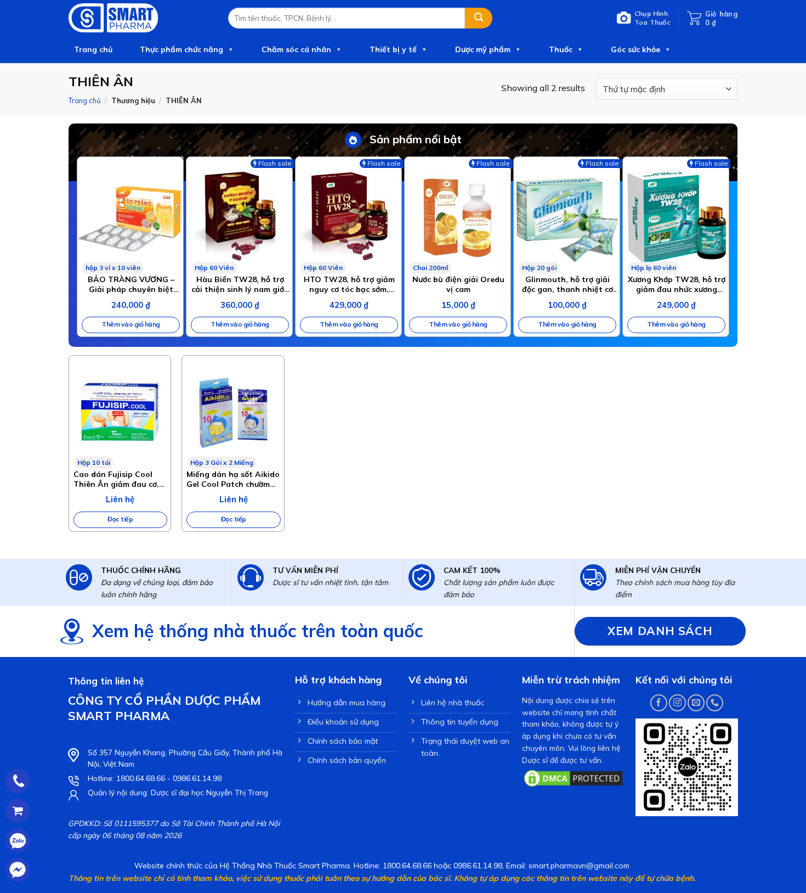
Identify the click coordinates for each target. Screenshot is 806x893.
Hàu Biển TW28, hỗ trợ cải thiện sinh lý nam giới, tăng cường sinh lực (239, 284)
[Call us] (714, 702)
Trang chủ (93, 49)
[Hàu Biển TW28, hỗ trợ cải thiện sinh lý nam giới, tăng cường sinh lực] (239, 215)
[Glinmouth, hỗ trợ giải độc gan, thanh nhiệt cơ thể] (567, 215)
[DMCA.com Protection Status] (573, 777)
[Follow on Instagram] (677, 702)
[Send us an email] (696, 702)
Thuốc (560, 49)
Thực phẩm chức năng (181, 49)
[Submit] (478, 18)
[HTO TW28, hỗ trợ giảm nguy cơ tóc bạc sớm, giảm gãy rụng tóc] (348, 215)
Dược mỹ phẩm (482, 49)
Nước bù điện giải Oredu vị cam (458, 284)
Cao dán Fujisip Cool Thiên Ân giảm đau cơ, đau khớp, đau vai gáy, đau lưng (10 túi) (116, 479)
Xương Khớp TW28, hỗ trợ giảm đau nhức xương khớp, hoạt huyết (676, 284)
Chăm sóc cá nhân (296, 49)
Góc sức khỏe (635, 49)
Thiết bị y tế (393, 49)
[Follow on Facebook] (658, 702)
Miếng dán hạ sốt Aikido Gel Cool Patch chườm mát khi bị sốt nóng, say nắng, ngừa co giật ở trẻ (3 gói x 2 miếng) (233, 479)
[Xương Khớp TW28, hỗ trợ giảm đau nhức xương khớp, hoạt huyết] (676, 215)
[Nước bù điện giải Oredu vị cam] (457, 215)
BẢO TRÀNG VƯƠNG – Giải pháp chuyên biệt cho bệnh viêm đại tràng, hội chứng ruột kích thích (131, 284)
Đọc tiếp (120, 519)
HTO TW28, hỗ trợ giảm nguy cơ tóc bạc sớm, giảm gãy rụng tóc (349, 284)
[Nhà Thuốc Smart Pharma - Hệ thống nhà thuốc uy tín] (140, 18)
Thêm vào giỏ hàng (130, 324)
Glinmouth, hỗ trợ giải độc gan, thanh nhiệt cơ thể (567, 284)
